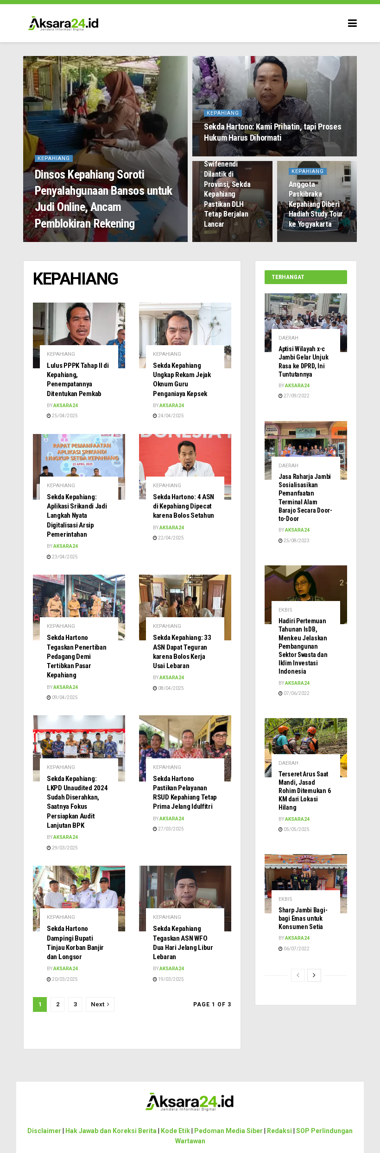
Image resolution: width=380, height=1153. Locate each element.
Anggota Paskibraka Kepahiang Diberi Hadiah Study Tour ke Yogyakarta (316, 204)
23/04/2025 (64, 556)
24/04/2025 (170, 415)
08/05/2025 (221, 155)
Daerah (288, 338)
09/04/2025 (64, 697)
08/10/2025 (88, 241)
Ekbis (285, 610)
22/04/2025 (170, 537)
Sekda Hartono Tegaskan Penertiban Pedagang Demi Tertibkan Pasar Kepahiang (76, 656)
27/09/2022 (296, 395)
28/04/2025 (306, 241)
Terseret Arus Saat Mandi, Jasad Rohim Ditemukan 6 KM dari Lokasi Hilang (304, 791)
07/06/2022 (296, 693)
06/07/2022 (296, 948)
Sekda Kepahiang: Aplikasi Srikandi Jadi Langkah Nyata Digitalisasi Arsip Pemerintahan (77, 516)
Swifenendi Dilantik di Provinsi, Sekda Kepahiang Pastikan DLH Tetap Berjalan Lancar (227, 194)
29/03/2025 (64, 847)
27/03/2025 (170, 828)
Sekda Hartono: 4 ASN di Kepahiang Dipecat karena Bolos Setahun (183, 506)
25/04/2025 (64, 415)
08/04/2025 (170, 688)
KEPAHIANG (54, 158)
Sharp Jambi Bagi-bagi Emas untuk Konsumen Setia (303, 918)
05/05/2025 (296, 829)
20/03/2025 (64, 979)
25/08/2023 (296, 540)
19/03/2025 (170, 979)
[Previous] (298, 975)
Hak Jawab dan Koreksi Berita (111, 1130)
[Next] (314, 975)
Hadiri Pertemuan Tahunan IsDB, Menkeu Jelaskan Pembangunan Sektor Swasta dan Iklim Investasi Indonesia (303, 646)
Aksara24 (53, 241)
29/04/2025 (221, 241)
